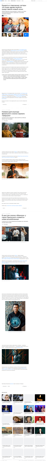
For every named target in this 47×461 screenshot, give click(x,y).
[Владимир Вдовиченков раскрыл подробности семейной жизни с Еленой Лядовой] (29, 410)
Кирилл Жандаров (14, 94)
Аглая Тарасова (22, 93)
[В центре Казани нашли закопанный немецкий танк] (29, 399)
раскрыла (11, 383)
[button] (15, 24)
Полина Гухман (4, 96)
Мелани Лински (20, 156)
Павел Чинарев (4, 258)
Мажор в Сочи (10, 369)
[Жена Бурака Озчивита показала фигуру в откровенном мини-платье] (40, 454)
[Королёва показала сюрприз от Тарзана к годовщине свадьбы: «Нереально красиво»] (29, 443)
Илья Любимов (16, 95)
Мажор (16, 255)
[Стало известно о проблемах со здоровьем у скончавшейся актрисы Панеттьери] (7, 399)
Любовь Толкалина (8, 94)
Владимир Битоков (20, 347)
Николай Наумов (19, 96)
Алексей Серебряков (10, 61)
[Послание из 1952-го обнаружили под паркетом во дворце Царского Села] (18, 432)
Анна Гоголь (5, 15)
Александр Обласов (10, 258)
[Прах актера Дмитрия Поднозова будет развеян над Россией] (7, 454)
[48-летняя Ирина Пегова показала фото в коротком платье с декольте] (7, 421)
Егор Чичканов (4, 98)
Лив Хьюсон (8, 157)
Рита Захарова (6, 120)
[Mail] (1, 1)
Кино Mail (9, 3)
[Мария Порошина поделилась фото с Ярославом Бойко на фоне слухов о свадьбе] (40, 410)
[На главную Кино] (3, 1)
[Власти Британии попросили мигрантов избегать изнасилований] (7, 432)
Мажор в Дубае (4, 369)
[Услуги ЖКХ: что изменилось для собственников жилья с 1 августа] (18, 399)
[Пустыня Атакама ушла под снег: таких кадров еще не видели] (18, 443)
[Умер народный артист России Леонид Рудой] (40, 399)
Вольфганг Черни (21, 260)
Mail (1, 460)
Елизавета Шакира (16, 258)
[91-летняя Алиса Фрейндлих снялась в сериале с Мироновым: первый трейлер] (18, 454)
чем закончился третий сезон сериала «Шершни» (14, 205)
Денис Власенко (13, 50)
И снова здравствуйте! (22, 49)
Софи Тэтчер (4, 157)
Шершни (15, 151)
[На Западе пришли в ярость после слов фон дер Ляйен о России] (7, 410)
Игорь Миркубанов (22, 95)
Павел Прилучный (7, 257)
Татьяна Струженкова (20, 50)
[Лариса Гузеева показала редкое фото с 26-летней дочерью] (18, 410)
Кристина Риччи (25, 156)
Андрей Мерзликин (18, 59)
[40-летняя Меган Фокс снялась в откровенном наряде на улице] (29, 454)
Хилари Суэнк (12, 157)
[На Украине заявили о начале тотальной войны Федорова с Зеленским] (7, 443)
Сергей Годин (19, 94)
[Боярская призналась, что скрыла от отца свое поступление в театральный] (40, 432)
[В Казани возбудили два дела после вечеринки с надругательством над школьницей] (29, 432)
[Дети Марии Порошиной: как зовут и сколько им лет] (29, 421)
